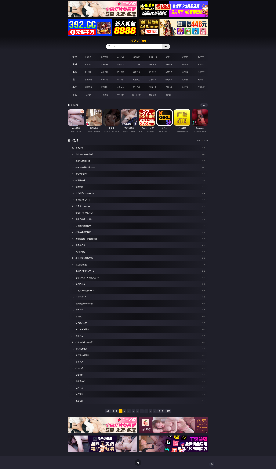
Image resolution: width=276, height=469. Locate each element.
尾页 (168, 411)
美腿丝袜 (152, 79)
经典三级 (168, 72)
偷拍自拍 (104, 72)
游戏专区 (136, 57)
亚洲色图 (104, 79)
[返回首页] (211, 464)
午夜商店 (104, 95)
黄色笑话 (185, 87)
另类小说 (168, 87)
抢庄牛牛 (201, 57)
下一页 (161, 411)
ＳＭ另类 (201, 64)
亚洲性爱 (88, 72)
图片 (74, 79)
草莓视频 (120, 95)
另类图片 (201, 79)
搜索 (166, 46)
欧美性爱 (136, 72)
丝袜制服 (168, 64)
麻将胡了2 (153, 57)
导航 (74, 94)
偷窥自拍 (88, 79)
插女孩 (88, 95)
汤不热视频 (136, 95)
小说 (74, 87)
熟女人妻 (152, 64)
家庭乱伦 (104, 87)
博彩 (74, 56)
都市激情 (88, 87)
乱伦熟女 (185, 72)
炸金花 (168, 57)
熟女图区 (185, 79)
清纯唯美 (168, 79)
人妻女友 (120, 87)
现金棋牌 (185, 57)
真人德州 (104, 57)
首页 (107, 411)
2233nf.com (138, 41)
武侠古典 (136, 87)
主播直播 (185, 64)
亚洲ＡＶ (88, 64)
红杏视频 (152, 95)
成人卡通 (120, 72)
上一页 (115, 411)
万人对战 (120, 57)
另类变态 (201, 72)
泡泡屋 (168, 95)
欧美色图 (120, 79)
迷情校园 (152, 87)
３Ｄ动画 (136, 64)
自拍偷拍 (104, 64)
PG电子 (88, 57)
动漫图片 (136, 79)
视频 (74, 64)
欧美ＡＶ (120, 64)
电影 (74, 72)
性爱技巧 (201, 87)
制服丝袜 (152, 72)
